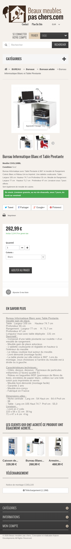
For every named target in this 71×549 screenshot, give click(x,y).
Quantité (10, 243)
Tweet (10, 207)
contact (25, 24)
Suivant (53, 143)
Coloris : (10, 252)
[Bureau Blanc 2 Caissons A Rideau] (35, 447)
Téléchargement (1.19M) (36, 490)
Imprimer (12, 215)
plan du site (37, 24)
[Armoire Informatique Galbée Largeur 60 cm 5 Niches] (58, 447)
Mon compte (10, 526)
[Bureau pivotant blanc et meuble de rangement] (25, 142)
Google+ (40, 207)
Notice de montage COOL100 (20, 485)
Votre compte (19, 37)
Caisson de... (10, 460)
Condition (7, 167)
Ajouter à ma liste (20, 292)
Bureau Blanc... (35, 460)
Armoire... (55, 460)
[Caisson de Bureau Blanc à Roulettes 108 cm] (12, 447)
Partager (24, 207)
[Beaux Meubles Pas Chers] (34, 14)
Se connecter (20, 34)
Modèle (6, 163)
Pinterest (56, 207)
